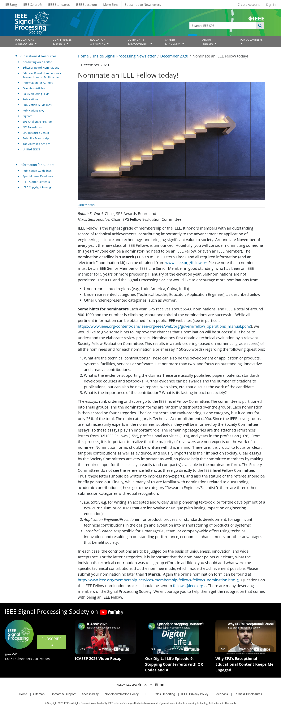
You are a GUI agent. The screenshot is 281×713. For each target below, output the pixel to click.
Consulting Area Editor (37, 62)
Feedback (221, 694)
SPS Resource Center (36, 133)
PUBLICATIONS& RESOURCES (24, 41)
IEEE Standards (59, 4)
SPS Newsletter (32, 127)
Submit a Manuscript (36, 138)
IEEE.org (11, 4)
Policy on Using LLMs (36, 94)
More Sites (111, 4)
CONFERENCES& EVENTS (62, 41)
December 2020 (174, 56)
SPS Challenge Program (38, 121)
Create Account (249, 4)
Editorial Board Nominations (41, 67)
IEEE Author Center (35, 182)
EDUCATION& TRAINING (98, 41)
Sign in (271, 4)
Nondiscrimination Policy (122, 694)
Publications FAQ (33, 110)
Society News (86, 205)
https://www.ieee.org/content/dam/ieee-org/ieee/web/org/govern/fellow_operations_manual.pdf (163, 326)
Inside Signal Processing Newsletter (124, 56)
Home (83, 56)
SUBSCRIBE (51, 638)
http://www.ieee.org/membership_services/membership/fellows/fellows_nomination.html (157, 580)
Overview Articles (34, 88)
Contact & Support (63, 694)
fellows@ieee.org (188, 585)
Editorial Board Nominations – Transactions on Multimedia (42, 75)
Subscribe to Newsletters (143, 4)
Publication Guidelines (37, 105)
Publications (30, 99)
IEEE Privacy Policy (194, 694)
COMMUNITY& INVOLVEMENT (139, 41)
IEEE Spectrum (86, 4)
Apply (260, 25)
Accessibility (90, 694)
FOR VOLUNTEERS (251, 39)
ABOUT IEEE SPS (208, 41)
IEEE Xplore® (32, 4)
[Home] (33, 14)
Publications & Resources (38, 56)
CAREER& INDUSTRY (173, 41)
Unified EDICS (31, 149)
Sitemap (39, 694)
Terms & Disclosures (248, 694)
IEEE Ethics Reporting (160, 694)
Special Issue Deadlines (38, 176)
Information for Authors (38, 83)
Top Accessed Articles (36, 144)
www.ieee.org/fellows (184, 262)
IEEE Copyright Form (36, 187)
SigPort (27, 116)
